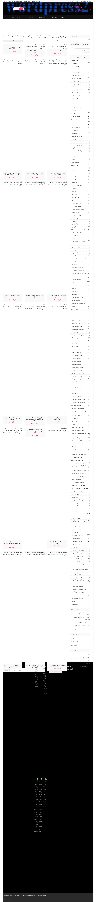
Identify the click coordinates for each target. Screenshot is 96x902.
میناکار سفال (74, 446)
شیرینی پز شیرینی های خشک (78, 387)
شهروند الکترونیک (75, 212)
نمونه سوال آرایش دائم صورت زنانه (79, 550)
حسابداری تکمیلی (75, 139)
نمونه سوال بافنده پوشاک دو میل (79, 470)
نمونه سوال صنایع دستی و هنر (77, 408)
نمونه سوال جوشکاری (76, 358)
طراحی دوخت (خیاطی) (77, 107)
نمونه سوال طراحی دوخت (77, 460)
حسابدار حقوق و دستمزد (77, 136)
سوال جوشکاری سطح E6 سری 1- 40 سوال (34, 296)
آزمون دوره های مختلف (40, 17)
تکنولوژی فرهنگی (75, 130)
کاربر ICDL (74, 86)
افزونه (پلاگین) (74, 641)
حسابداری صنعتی (75, 142)
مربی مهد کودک (75, 337)
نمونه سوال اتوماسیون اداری (78, 311)
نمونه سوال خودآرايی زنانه (77, 586)
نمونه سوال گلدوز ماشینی (77, 505)
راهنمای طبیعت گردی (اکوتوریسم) (79, 258)
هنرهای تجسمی (74, 604)
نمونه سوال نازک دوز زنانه (77, 518)
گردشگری (73, 256)
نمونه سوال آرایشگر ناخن (77, 558)
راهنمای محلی (75, 261)
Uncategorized (74, 60)
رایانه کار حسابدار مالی (77, 150)
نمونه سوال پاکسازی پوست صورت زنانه (80, 564)
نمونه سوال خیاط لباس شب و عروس (80, 488)
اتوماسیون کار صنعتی (76, 279)
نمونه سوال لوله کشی (76, 364)
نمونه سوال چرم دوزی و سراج (78, 485)
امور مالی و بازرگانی (76, 98)
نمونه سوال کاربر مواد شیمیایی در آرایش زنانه (81, 592)
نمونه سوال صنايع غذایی (76, 378)
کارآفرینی (74, 110)
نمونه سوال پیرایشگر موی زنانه (79, 577)
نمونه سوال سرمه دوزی (77, 494)
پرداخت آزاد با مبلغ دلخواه (9, 17)
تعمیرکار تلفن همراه (76, 116)
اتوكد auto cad (75, 188)
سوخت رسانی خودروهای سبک (78, 303)
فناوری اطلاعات (74, 165)
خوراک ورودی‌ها (86, 657)
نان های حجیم (75, 393)
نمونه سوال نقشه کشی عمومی (79, 376)
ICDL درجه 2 (75, 179)
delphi (73, 167)
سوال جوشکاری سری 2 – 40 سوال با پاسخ (57, 542)
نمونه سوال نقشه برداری (77, 370)
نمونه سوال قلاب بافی (76, 503)
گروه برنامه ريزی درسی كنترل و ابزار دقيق (81, 274)
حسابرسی (74, 147)
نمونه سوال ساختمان (75, 340)
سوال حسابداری (74, 133)
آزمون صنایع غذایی (76, 75)
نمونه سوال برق (74, 317)
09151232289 (27, 1)
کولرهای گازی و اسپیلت (77, 127)
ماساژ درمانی (75, 121)
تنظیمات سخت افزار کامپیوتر (78, 209)
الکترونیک (73, 113)
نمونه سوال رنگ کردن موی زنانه (79, 589)
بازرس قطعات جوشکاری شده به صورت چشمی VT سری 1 (57, 173)
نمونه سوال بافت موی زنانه (78, 561)
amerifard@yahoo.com (37, 1)
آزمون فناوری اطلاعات (53, 17)
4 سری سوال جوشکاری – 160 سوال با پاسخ (35, 51)
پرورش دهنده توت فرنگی (77, 244)
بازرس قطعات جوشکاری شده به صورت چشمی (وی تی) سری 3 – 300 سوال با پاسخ (34, 419)
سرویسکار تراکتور (76, 300)
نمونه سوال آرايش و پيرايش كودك (79, 547)
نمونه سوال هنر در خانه (77, 457)
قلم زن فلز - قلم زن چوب (77, 427)
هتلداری (73, 601)
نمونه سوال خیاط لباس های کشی (79, 491)
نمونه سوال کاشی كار (76, 361)
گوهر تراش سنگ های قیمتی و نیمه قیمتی (81, 433)
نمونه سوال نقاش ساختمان (78, 367)
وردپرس (88, 663)
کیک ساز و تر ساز (76, 390)
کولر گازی (74, 288)
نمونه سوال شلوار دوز (76, 497)
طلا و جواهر (74, 421)
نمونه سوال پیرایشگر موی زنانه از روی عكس (81, 580)
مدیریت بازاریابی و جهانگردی (78, 270)
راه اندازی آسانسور (76, 320)
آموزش (62, 17)
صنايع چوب (73, 153)
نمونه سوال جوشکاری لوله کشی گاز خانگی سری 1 (35, 173)
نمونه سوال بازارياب (76, 529)
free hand (74, 173)
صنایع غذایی (73, 159)
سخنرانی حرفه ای (76, 332)
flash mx (74, 170)
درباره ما (24, 17)
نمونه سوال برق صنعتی (77, 326)
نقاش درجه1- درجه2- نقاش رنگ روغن (80, 449)
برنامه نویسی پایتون (76, 197)
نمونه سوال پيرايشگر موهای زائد (79, 574)
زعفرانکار (74, 250)
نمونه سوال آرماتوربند (76, 352)
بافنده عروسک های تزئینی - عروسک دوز (80, 411)
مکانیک (72, 282)
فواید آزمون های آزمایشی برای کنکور (82, 629)
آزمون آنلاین (74, 63)
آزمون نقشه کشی (76, 95)
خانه (68, 17)
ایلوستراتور (74, 194)
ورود (89, 654)
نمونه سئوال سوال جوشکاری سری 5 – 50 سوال (12, 418)
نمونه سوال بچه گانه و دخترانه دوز (79, 473)
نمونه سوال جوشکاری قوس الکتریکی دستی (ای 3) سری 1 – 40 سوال (12, 296)
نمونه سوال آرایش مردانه (77, 553)
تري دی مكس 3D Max (77, 203)
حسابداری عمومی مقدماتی (78, 145)
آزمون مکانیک (75, 92)
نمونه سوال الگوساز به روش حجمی (80, 462)
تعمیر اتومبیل (74, 291)
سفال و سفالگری (75, 418)
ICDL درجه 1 (75, 176)
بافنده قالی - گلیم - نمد (77, 415)
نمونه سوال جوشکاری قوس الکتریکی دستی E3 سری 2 (57, 296)
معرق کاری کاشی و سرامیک (78, 443)
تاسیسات (73, 124)
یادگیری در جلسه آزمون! (84, 622)
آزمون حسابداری (75, 72)
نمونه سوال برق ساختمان (77, 323)
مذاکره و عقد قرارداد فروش (78, 526)
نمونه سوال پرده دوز (76, 479)
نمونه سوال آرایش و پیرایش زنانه (79, 555)
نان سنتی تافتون (75, 162)
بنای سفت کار (75, 343)
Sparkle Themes (10, 899)
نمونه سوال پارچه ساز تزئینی (78, 476)
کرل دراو (74, 226)
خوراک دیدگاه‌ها (86, 660)
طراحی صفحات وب (76, 218)
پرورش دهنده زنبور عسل (77, 232)
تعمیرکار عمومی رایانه (76, 206)
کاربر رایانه (74, 221)
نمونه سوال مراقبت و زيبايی (77, 535)
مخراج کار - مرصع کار (76, 437)
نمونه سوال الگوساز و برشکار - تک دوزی (81, 465)
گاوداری (73, 238)
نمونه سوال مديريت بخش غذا (78, 402)
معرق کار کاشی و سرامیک (78, 440)
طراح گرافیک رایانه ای (77, 215)
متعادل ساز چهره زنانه (76, 544)
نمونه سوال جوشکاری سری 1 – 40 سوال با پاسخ (57, 418)
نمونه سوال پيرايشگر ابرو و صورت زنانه (80, 569)
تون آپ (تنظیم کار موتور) (77, 297)
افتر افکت (74, 191)
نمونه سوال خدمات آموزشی (77, 329)
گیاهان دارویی (75, 253)
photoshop (74, 182)
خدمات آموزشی (75, 101)
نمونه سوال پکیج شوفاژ (77, 355)
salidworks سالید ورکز (77, 185)
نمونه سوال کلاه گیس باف (77, 598)
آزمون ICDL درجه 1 (76, 81)
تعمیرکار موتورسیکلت (76, 294)
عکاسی (73, 69)
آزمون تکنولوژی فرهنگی (77, 66)
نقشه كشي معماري (76, 349)
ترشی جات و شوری (76, 384)
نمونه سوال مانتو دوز (76, 508)
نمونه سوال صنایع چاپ (76, 405)
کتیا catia (74, 306)
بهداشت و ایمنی (74, 119)
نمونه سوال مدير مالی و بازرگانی (78, 521)
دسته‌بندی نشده (74, 645)
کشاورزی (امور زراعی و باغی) (78, 241)
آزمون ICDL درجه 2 (76, 84)
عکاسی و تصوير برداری (77, 541)
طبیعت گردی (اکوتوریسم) (77, 267)
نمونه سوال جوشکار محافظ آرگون (57, 50)
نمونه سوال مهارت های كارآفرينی (79, 532)
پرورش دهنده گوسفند (76, 235)
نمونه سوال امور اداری (76, 309)
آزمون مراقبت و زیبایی (77, 89)
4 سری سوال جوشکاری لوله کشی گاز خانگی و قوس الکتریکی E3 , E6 (12, 173)
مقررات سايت (31, 17)
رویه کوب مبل (75, 156)
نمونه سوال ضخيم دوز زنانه (78, 500)
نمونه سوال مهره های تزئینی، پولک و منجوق (82, 512)
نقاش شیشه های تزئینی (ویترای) (79, 454)
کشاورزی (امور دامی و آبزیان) (78, 229)
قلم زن (73, 424)
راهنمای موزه (74, 264)
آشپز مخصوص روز (76, 381)
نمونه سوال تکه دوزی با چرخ (78, 482)
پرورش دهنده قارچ (76, 247)
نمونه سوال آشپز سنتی (77, 396)
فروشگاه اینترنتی (75, 523)
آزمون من (77, 6)
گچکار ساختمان (75, 346)
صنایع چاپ (74, 104)
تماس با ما (18, 17)
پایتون (73, 200)
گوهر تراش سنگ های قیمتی (78, 430)
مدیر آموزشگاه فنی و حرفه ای (78, 335)
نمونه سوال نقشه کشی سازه (78, 373)
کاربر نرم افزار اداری (76, 223)
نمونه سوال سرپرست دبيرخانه (78, 314)
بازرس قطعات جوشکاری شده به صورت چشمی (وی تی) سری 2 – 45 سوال (12, 543)
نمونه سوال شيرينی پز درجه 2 (78, 399)
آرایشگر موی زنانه (76, 538)
